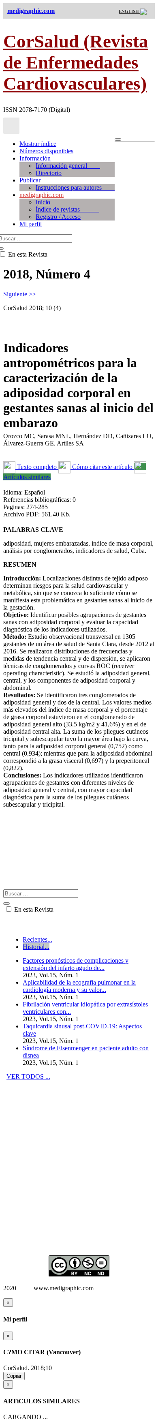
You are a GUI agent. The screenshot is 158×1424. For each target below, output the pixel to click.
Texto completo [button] (36, 466)
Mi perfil (30, 224)
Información (35, 158)
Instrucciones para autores (75, 187)
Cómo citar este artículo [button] (102, 466)
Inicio (43, 202)
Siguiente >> (19, 294)
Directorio (49, 172)
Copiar (13, 1376)
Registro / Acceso (58, 216)
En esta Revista (33, 909)
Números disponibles (46, 151)
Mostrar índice (37, 143)
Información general (68, 165)
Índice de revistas (67, 209)
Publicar (30, 180)
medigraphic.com (41, 194)
